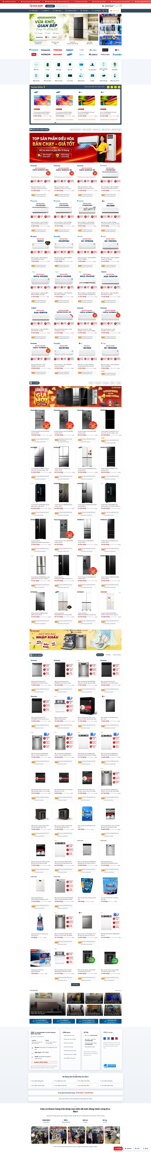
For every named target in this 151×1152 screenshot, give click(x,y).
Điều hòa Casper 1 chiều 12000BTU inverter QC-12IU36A (110, 258)
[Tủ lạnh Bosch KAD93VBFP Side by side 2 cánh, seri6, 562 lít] (40, 493)
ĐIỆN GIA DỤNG (72, 10)
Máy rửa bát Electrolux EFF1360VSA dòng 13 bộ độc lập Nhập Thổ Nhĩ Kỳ (64, 898)
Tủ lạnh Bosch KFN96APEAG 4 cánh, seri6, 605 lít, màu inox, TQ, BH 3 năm (40, 577)
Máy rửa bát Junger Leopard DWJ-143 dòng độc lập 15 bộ (87, 970)
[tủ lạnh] (75, 396)
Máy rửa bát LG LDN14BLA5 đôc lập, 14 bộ (109, 718)
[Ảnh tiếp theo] (118, 1135)
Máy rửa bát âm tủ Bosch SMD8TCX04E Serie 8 (61, 718)
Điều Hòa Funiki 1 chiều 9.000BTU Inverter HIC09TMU (63, 258)
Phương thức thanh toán (70, 1050)
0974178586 (109, 6)
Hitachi (91, 383)
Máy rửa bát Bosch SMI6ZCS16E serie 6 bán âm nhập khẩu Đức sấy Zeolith (63, 862)
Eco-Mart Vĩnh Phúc (84, 1081)
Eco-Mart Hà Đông (107, 1081)
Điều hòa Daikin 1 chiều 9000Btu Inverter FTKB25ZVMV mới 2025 (86, 223)
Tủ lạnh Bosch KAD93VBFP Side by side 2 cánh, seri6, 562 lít (40, 505)
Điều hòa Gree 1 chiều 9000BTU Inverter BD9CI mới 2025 (39, 258)
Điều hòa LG (97, 129)
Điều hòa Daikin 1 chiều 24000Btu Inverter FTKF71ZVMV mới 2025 (63, 223)
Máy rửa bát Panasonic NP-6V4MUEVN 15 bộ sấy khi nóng (39, 682)
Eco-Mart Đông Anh (37, 1081)
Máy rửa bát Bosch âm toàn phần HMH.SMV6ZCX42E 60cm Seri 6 (63, 970)
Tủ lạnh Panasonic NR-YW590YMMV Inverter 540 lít (63, 541)
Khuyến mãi (115, 10)
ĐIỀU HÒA (35, 10)
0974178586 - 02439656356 (84, 1093)
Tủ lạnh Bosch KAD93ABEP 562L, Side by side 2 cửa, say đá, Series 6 (110, 505)
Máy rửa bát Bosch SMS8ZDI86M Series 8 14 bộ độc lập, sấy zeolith (86, 682)
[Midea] (81, 54)
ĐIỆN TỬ (46, 10)
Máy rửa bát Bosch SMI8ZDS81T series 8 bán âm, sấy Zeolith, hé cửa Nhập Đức (110, 754)
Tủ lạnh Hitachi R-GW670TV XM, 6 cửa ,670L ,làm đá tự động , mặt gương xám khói (40, 469)
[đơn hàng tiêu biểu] (110, 18)
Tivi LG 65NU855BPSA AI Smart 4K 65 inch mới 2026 (86, 113)
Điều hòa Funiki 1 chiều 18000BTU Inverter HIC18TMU (63, 365)
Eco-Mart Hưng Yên (61, 1085)
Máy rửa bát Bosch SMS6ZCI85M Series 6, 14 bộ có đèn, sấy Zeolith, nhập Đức (64, 934)
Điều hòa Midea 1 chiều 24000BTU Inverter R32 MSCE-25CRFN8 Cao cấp (87, 293)
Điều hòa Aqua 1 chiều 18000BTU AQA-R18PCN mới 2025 (39, 329)
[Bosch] (81, 49)
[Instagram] (116, 1038)
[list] (75, 1135)
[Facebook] (104, 1038)
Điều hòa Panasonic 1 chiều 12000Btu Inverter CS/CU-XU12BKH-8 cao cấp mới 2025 (109, 330)
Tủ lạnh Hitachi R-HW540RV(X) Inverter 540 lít (86, 541)
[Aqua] (69, 49)
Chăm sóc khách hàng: (91, 1043)
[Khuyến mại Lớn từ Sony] (110, 40)
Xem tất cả (118, 990)
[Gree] (93, 54)
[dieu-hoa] (75, 148)
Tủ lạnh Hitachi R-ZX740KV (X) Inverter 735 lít (62, 469)
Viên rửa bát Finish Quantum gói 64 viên (87, 898)
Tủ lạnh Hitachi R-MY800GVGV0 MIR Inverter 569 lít (87, 505)
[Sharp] (57, 54)
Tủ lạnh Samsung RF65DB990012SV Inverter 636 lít (87, 469)
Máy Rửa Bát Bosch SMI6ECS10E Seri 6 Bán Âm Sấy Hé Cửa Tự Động (87, 754)
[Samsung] (69, 54)
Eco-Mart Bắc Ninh (84, 1085)
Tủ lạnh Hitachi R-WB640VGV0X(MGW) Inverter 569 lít (87, 614)
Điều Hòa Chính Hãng (40, 129)
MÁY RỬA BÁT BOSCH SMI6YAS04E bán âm (110, 934)
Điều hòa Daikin (87, 129)
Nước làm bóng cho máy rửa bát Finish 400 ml (39, 934)
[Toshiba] (57, 49)
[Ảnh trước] (33, 1135)
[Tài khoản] (117, 6)
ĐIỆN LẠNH (58, 10)
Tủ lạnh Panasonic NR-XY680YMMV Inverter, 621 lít (87, 432)
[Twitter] (108, 1038)
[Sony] (105, 49)
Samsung (105, 383)
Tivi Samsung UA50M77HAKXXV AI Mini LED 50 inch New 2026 (64, 113)
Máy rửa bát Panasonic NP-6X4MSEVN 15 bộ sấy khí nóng (63, 682)
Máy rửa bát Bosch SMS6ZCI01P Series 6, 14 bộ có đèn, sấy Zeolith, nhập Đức (110, 790)
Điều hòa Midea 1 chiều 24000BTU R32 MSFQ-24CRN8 (63, 293)
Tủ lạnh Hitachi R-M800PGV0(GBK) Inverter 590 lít (110, 577)
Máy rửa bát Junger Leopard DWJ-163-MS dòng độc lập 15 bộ (40, 826)
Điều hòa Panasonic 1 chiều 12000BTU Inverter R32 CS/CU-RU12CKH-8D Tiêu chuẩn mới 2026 (87, 187)
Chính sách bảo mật (69, 1035)
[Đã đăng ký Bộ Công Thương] (109, 1065)
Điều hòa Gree (106, 129)
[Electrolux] (105, 54)
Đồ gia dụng (37, 655)
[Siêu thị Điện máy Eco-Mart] (37, 6)
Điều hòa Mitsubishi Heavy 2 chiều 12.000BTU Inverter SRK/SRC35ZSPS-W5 (63, 330)
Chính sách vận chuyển (70, 1039)
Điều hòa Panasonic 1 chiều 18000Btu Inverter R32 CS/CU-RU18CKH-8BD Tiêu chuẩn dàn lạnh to (40, 187)
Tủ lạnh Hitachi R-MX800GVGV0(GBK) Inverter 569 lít (40, 541)
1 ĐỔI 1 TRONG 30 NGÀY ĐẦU (57, 86)
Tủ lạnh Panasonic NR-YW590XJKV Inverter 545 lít (87, 577)
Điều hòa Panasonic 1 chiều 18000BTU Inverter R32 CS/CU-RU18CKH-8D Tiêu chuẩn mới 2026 (63, 187)
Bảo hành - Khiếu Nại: (90, 1040)
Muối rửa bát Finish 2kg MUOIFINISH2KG (37, 970)
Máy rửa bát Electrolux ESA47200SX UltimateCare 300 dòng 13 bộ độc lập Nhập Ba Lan (109, 862)
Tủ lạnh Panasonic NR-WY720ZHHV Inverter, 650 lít (40, 432)
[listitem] (39, 1135)
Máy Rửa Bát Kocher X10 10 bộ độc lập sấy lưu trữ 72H (64, 790)
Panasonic (98, 383)
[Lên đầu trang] (147, 1138)
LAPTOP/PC (97, 10)
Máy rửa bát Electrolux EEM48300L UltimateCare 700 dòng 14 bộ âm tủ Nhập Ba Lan (87, 862)
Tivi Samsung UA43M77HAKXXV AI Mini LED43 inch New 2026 (42, 113)
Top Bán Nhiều (37, 87)
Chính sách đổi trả (68, 1043)
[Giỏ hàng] (120, 6)
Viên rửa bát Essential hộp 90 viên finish (86, 826)
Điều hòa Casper (116, 129)
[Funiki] (117, 54)
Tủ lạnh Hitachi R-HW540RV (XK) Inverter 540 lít (109, 541)
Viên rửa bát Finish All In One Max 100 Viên (109, 898)
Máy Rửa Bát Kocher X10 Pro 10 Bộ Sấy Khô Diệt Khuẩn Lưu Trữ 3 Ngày (40, 790)
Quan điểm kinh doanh (69, 1058)
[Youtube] (112, 1038)
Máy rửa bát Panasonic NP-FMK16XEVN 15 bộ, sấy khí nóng (109, 682)
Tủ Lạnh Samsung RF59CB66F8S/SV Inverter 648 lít (63, 613)
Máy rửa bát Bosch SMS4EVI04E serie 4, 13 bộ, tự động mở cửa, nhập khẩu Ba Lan (39, 754)
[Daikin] (33, 49)
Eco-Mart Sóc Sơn (60, 1081)
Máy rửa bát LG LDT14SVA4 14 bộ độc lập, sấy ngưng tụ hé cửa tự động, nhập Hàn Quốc (86, 934)
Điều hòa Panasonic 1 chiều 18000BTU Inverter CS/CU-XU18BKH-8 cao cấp (38, 365)
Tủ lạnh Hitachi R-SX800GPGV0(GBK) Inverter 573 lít (63, 577)
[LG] (117, 49)
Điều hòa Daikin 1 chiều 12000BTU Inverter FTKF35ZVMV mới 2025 (110, 187)
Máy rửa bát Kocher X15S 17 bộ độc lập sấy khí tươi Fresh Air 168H (110, 826)
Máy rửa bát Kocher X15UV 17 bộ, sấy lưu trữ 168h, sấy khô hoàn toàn (87, 718)
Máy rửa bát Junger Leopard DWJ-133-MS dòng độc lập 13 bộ (64, 826)
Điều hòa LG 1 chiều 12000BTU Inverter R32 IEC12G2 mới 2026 (86, 365)
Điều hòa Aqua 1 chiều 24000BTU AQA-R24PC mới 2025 (109, 293)
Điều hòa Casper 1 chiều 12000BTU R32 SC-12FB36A (87, 258)
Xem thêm (75, 984)
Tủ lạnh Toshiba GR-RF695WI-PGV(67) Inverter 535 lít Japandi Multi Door (109, 614)
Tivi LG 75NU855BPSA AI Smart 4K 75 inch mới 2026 (108, 113)
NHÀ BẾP (85, 10)
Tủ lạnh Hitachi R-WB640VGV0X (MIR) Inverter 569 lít (39, 613)
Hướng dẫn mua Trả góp (70, 1054)
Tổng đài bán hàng (90, 1046)
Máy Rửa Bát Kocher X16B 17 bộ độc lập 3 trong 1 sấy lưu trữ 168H (86, 790)
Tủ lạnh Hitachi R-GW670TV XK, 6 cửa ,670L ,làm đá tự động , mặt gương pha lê (109, 432)
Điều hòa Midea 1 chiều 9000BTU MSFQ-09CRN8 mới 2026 (39, 293)
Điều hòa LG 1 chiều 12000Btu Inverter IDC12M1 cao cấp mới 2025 (110, 223)
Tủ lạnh (35, 383)
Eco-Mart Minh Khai (107, 1085)
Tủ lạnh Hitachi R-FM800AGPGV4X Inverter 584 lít (63, 505)
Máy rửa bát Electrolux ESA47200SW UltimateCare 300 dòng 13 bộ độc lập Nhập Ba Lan (39, 898)
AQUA (112, 383)
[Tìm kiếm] (57, 6)
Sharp (118, 383)
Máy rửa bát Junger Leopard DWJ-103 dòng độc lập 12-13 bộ (110, 970)
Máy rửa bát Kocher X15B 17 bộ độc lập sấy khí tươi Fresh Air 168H (40, 862)
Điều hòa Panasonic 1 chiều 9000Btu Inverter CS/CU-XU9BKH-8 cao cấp (87, 330)
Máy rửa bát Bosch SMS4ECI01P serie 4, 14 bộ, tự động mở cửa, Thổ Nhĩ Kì (64, 754)
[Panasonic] (45, 49)
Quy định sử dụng (68, 1046)
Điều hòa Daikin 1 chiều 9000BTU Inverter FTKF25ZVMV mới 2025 (39, 223)
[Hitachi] (45, 54)
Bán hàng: (91, 1035)
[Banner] (75, 639)
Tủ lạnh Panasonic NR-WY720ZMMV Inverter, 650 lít (63, 432)
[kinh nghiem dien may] (110, 29)
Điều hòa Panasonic (76, 129)
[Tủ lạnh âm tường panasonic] (63, 27)
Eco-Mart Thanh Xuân (38, 1085)
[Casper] (93, 49)
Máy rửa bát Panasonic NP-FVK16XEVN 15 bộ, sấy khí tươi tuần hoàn (40, 718)
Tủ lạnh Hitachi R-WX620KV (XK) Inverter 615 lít (109, 469)
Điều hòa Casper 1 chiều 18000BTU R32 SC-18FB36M (110, 365)
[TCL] (33, 54)
